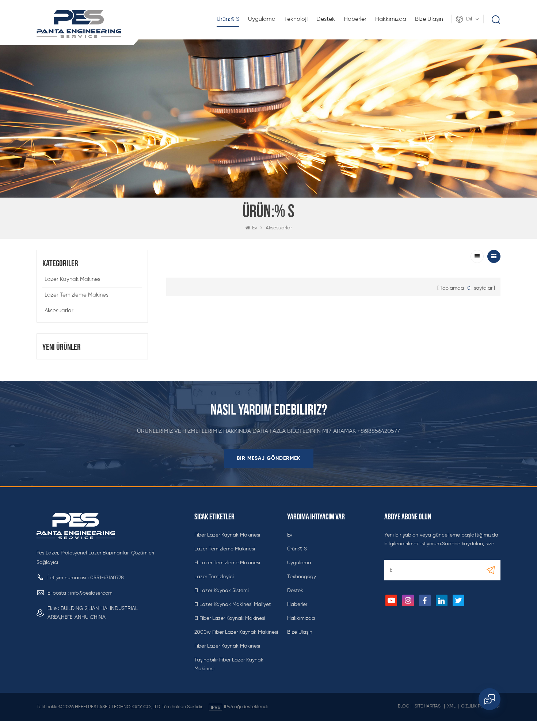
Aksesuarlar (279, 227)
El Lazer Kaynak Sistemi (221, 590)
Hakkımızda (390, 19)
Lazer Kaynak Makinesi (73, 279)
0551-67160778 (107, 577)
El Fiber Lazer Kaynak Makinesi (229, 618)
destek (325, 19)
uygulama (261, 19)
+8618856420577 (378, 431)
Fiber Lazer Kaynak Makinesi (227, 535)
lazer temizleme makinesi (77, 295)
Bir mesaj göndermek (269, 458)
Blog (403, 706)
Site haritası (428, 706)
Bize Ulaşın (429, 19)
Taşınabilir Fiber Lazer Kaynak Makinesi (228, 664)
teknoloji (296, 19)
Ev (254, 227)
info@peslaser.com (91, 593)
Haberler (355, 19)
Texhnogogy (301, 576)
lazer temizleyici (214, 576)
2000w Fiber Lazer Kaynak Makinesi (236, 632)
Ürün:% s (228, 19)
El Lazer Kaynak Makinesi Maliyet (232, 604)
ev (289, 535)
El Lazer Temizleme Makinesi (227, 562)
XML (451, 706)
